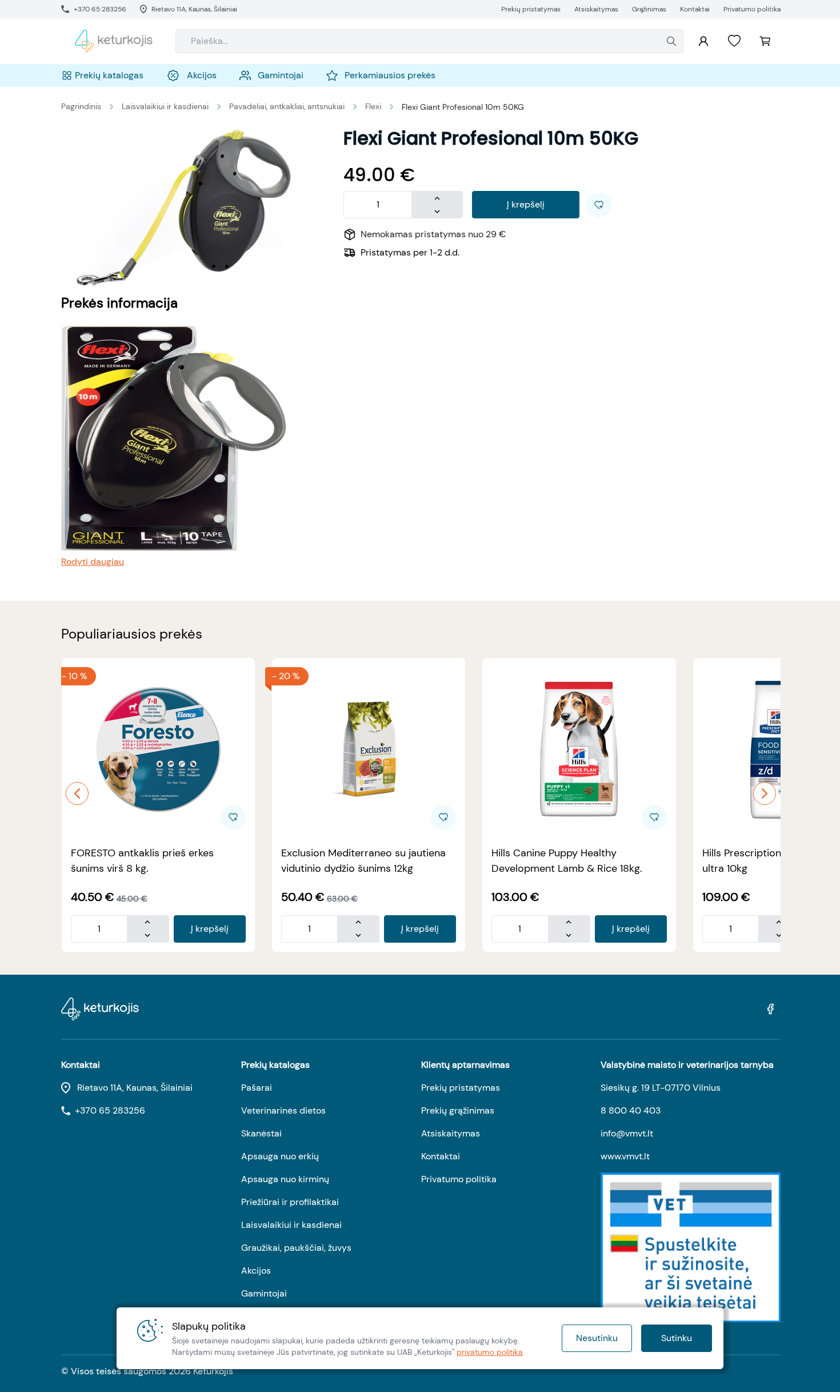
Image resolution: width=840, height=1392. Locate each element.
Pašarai (256, 1088)
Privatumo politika (459, 1179)
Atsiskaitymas (450, 1133)
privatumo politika (490, 1352)
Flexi (373, 106)
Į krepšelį (526, 204)
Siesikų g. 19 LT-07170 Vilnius (661, 1088)
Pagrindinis (81, 106)
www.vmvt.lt (625, 1156)
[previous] (77, 793)
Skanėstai (261, 1133)
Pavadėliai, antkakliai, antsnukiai (287, 106)
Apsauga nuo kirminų (285, 1179)
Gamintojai (264, 1293)
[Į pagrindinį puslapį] (114, 41)
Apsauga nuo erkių (280, 1156)
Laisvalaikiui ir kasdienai (165, 106)
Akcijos (256, 1271)
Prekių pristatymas (460, 1088)
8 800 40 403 (631, 1110)
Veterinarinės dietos (283, 1110)
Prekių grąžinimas (457, 1110)
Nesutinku (597, 1338)
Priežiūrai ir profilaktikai (290, 1202)
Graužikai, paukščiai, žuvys (296, 1248)
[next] (764, 793)
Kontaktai (440, 1156)
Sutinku (676, 1338)
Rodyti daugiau (92, 562)
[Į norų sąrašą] (734, 41)
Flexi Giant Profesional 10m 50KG (463, 107)
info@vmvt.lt (627, 1133)
